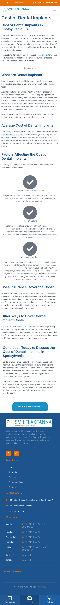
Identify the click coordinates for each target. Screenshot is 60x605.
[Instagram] (16, 453)
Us (13, 602)
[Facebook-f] (8, 453)
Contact (8, 602)
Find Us (30, 602)
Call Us (50, 602)
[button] (54, 9)
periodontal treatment (15, 267)
